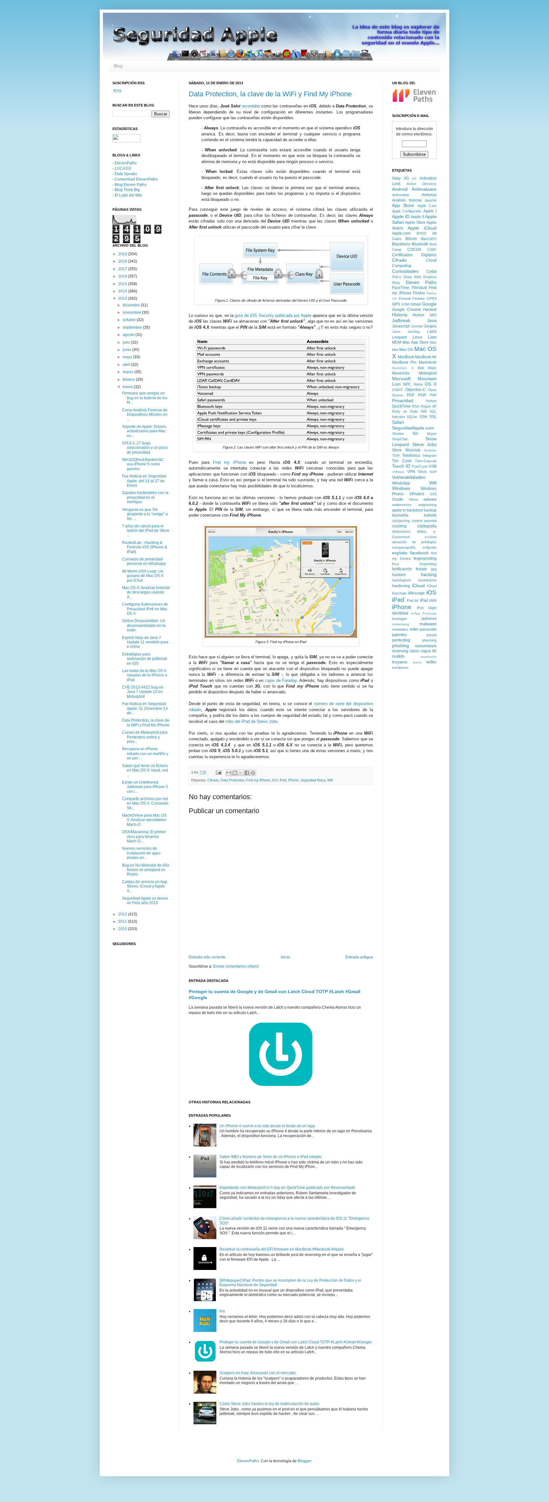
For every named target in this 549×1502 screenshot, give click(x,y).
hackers (399, 575)
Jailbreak (401, 320)
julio (127, 342)
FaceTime (400, 287)
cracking (399, 526)
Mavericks (401, 373)
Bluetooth (420, 244)
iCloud (418, 585)
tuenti (417, 662)
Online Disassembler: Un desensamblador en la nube (144, 625)
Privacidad (402, 400)
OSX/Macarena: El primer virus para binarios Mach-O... (144, 836)
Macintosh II (402, 368)
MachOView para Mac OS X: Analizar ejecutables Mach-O (144, 820)
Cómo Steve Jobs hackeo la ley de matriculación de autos (269, 1404)
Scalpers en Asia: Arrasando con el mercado (258, 1373)
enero (128, 387)
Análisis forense (407, 200)
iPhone (293, 780)
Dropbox (430, 277)
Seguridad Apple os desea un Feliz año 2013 (145, 900)
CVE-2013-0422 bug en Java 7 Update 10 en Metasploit (142, 692)
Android (400, 189)
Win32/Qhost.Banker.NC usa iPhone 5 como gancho (143, 464)
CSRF (432, 249)
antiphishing (427, 505)
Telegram (429, 455)
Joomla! (417, 326)
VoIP (433, 472)
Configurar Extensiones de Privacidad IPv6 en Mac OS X (145, 609)
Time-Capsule (426, 461)
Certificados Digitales (414, 255)
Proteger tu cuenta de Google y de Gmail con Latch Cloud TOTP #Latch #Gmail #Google (296, 1342)
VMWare (398, 472)
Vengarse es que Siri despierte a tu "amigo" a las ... (145, 514)
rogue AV (429, 651)
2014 (123, 291)
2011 (123, 921)
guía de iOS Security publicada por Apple (273, 315)
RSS (116, 91)
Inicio (285, 957)
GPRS (432, 298)
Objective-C (415, 390)
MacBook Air (426, 357)
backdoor (415, 510)
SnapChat (399, 439)
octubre (130, 320)
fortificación (402, 569)
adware (430, 499)
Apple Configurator (407, 211)
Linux (417, 337)
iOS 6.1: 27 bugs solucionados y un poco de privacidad (145, 448)
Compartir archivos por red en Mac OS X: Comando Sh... (145, 803)
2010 (123, 929)
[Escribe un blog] (235, 773)
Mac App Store (416, 342)
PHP (433, 395)
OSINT (397, 390)
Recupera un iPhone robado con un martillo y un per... (145, 753)
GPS (396, 304)
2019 (123, 254)
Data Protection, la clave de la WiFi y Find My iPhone (270, 94)
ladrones (429, 618)
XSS (433, 494)
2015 (123, 284)
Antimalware (424, 189)
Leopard (399, 337)
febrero (129, 379)
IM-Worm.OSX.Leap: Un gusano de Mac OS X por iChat (142, 576)
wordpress (400, 667)
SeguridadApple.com (413, 427)
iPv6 (420, 608)
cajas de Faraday (281, 680)
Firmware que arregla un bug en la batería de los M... (144, 398)
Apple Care (427, 206)
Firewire (418, 298)
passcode (428, 629)
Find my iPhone (229, 462)
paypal (431, 635)
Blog (118, 65)
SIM (424, 411)
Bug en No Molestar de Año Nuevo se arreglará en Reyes (145, 870)
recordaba (251, 106)
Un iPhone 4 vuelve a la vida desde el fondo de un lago (267, 1126)
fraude (421, 569)
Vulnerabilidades (408, 477)
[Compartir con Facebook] (247, 773)
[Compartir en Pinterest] (253, 773)
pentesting (401, 640)
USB (433, 466)
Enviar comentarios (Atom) (236, 966)
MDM (396, 342)
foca (395, 564)
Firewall (404, 298)
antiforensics (402, 505)
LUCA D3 (123, 168)
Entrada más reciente (207, 957)
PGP (422, 395)
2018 (123, 261)
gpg (434, 569)
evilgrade (430, 547)
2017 (123, 269)
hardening (401, 586)
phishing (400, 645)
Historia (399, 314)
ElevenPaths (126, 163)
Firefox (419, 293)
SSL (433, 417)
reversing (400, 651)
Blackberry (401, 244)
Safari (398, 422)
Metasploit (428, 373)
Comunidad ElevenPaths (136, 179)
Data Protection (232, 780)
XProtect (417, 494)
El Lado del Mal (128, 195)
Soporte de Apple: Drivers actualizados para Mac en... (144, 431)
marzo (128, 372)
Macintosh (428, 362)
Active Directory (422, 184)
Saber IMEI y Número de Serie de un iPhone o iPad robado (271, 1157)
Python (431, 401)
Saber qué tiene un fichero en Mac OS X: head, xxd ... (145, 770)
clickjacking (401, 521)
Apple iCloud (422, 227)
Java (432, 320)
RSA (415, 406)
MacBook (406, 357)
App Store (403, 205)
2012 (123, 914)
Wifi (330, 780)
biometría (400, 515)
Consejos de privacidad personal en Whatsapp (144, 561)
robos (414, 651)
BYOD (421, 233)
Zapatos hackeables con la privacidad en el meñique (145, 497)
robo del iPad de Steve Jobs (252, 721)
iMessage (416, 593)
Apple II (417, 217)
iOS (275, 780)
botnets (430, 515)
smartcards (429, 656)
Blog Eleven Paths (130, 184)
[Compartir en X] (241, 773)
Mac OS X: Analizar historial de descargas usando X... (146, 592)
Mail (420, 368)
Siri (415, 433)
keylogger (399, 619)
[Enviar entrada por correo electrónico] (218, 772)
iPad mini (428, 600)
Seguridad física (313, 780)
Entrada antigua (359, 957)
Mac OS (406, 349)
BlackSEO (429, 239)
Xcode (397, 499)
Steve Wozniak (406, 450)
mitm (414, 629)
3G (406, 178)
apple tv (399, 510)
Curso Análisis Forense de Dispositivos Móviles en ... (144, 415)
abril (127, 364)
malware (428, 623)
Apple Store (415, 222)
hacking (429, 574)
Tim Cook (401, 461)
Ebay (396, 283)
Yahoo (413, 499)
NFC (407, 384)
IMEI (433, 315)
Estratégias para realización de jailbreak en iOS (144, 659)
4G (414, 178)
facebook (419, 552)
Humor (418, 315)
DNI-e (396, 277)
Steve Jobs (424, 444)
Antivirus (429, 195)
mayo (128, 357)
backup (430, 510)
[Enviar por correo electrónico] (229, 773)
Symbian (430, 450)
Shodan (398, 434)
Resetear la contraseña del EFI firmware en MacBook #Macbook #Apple (282, 1249)
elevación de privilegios (414, 542)
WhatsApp (401, 483)
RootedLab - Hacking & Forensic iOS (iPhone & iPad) (144, 547)
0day (396, 178)
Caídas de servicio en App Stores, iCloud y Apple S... (144, 886)
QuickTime (401, 406)
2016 (123, 276)
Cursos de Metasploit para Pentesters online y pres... (144, 737)
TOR (396, 455)
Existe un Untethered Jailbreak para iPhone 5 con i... (145, 787)
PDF (410, 395)
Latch (432, 331)
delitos (422, 531)
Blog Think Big (127, 190)
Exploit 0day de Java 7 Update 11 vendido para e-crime (145, 642)
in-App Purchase (424, 613)
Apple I (430, 211)
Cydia (431, 271)
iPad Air (413, 600)
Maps (432, 368)
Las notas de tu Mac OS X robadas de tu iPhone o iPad (144, 675)
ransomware (426, 646)
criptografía (427, 526)
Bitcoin (411, 239)
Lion (432, 336)
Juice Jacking (406, 331)
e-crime (431, 537)
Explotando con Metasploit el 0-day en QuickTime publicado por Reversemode (287, 1187)
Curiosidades (405, 271)
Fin (222, 1311)
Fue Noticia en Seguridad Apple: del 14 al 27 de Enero (144, 481)
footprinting (428, 564)
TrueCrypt (419, 466)
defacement (401, 531)
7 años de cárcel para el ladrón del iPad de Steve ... (145, 531)
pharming (429, 640)
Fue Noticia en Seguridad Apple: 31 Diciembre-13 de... (145, 708)
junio (127, 349)
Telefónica (411, 455)
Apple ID (401, 216)
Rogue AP (429, 406)
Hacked (430, 309)
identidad (400, 613)
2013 (123, 298)
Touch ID (401, 466)
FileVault (419, 287)
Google (429, 303)
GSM (405, 304)
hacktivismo (427, 580)
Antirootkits (400, 195)
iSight (432, 608)
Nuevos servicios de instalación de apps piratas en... (141, 853)
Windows (401, 488)
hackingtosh (401, 580)
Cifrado (213, 780)
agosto (129, 335)
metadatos (400, 629)
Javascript (401, 326)
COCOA (414, 249)
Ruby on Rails (405, 411)
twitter (431, 662)
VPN (411, 472)
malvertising (400, 624)
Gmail (415, 304)
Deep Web (412, 277)
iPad (283, 780)
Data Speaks (126, 174)
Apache (431, 200)
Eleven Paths (421, 282)
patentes (399, 635)
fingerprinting (425, 558)
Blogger (304, 1461)
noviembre (132, 312)
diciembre (132, 305)
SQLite (412, 417)
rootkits (398, 656)
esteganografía (403, 547)
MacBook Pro (404, 362)
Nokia (418, 384)
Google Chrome (406, 309)
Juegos (430, 326)
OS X (431, 384)
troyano (399, 661)
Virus (422, 472)
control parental (424, 521)
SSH (423, 417)
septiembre (133, 327)
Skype (432, 434)
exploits (399, 552)
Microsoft (401, 378)
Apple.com (401, 233)
